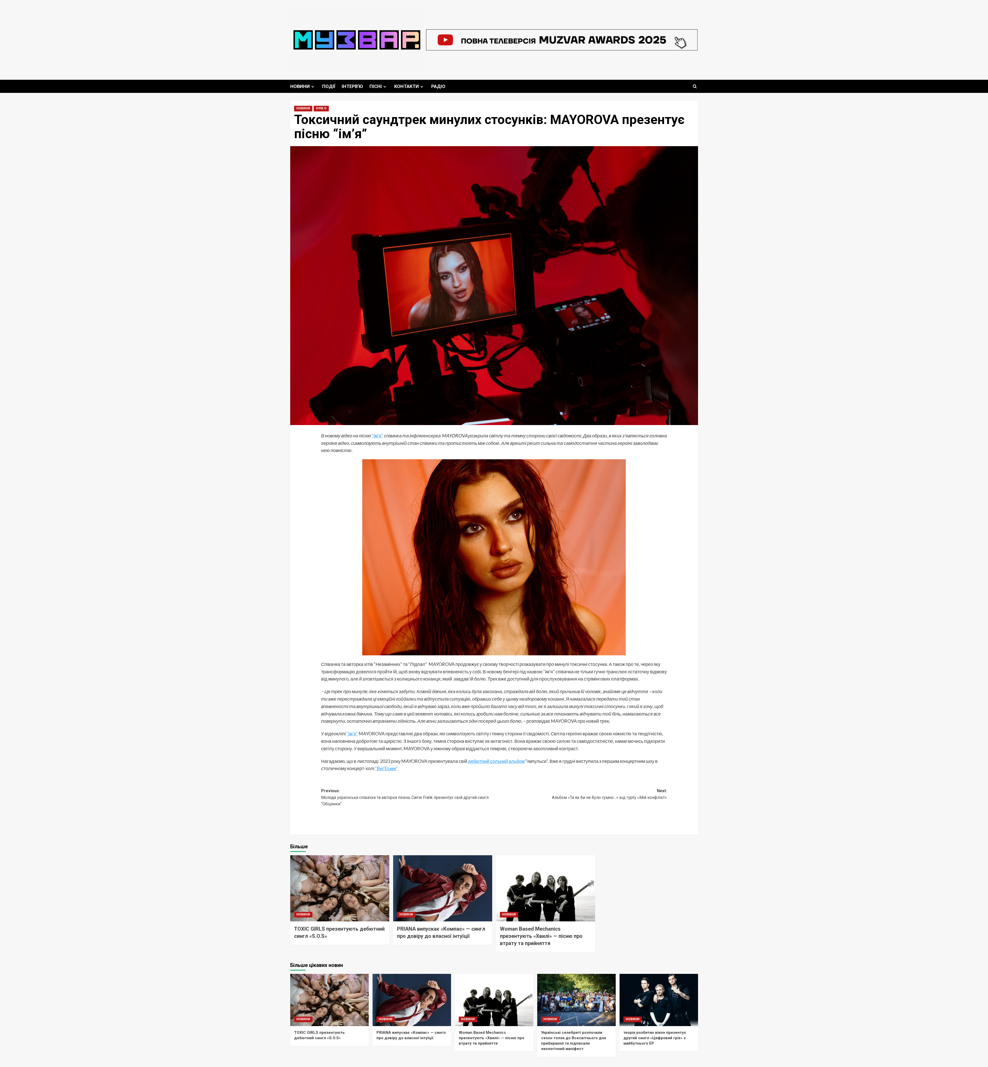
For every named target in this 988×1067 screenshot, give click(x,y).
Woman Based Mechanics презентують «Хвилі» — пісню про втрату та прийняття (541, 936)
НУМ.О (321, 108)
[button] (695, 86)
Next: (609, 794)
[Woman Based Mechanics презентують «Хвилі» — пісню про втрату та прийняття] (545, 888)
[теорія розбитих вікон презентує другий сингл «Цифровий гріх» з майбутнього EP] (659, 1000)
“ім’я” (377, 435)
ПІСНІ (375, 86)
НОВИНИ (300, 86)
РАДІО (438, 86)
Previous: (405, 797)
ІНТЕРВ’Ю (352, 86)
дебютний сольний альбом (496, 761)
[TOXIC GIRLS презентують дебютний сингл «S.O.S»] (339, 888)
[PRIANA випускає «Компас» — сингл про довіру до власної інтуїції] (442, 888)
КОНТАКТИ (406, 86)
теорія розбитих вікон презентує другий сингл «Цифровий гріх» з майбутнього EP (654, 1038)
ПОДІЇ (328, 86)
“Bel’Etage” (386, 768)
